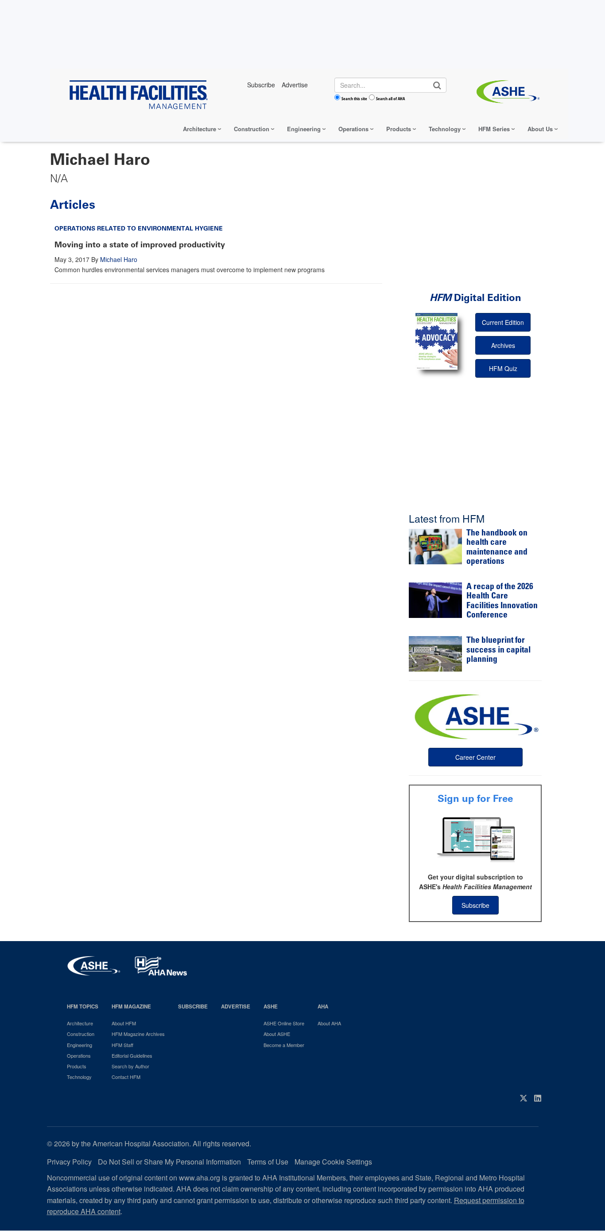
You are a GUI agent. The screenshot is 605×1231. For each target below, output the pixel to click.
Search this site (354, 98)
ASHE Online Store (284, 1023)
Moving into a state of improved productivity (139, 245)
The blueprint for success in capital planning (498, 650)
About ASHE (277, 1034)
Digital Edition (475, 298)
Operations (353, 129)
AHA (323, 1006)
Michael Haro (118, 259)
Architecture (199, 129)
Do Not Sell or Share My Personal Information (169, 1162)
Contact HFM (126, 1077)
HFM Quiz (503, 368)
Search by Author (130, 1066)
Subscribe (475, 905)
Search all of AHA (390, 98)
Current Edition (503, 322)
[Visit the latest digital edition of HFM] (436, 341)
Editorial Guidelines (132, 1055)
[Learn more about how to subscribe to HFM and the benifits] (475, 838)
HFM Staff (122, 1045)
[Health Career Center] (475, 715)
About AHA (329, 1023)
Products (398, 129)
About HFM (124, 1023)
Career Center (475, 757)
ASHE (271, 1006)
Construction (251, 129)
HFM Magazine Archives (138, 1034)
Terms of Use (267, 1162)
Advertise (235, 1006)
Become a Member (284, 1045)
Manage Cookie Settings (333, 1162)
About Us (540, 129)
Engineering (304, 129)
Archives (503, 345)
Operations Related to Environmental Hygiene (138, 228)
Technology (445, 129)
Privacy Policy (69, 1162)
